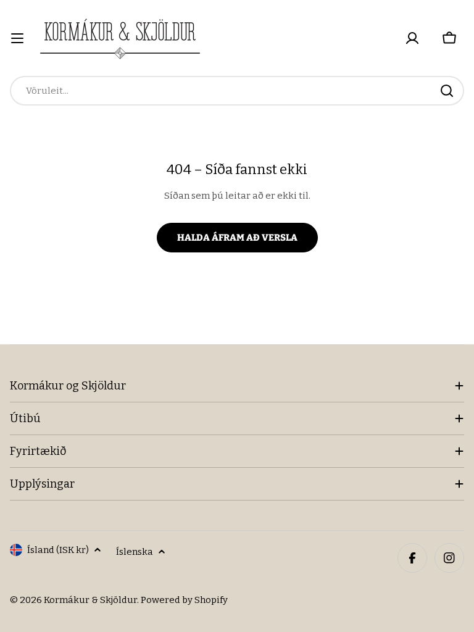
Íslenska (134, 551)
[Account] (412, 38)
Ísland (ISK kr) (58, 549)
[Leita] (446, 90)
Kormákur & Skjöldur (90, 599)
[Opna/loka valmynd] (17, 38)
